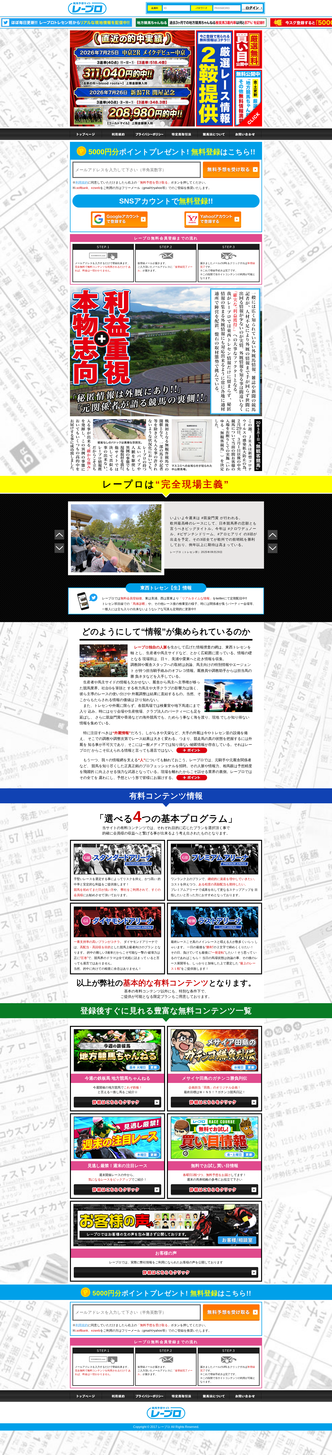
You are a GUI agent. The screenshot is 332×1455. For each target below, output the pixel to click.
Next (59, 548)
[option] (174, 22)
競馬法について (213, 134)
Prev (59, 534)
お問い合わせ (245, 134)
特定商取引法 (181, 134)
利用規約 (117, 134)
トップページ (85, 134)
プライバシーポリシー (149, 134)
